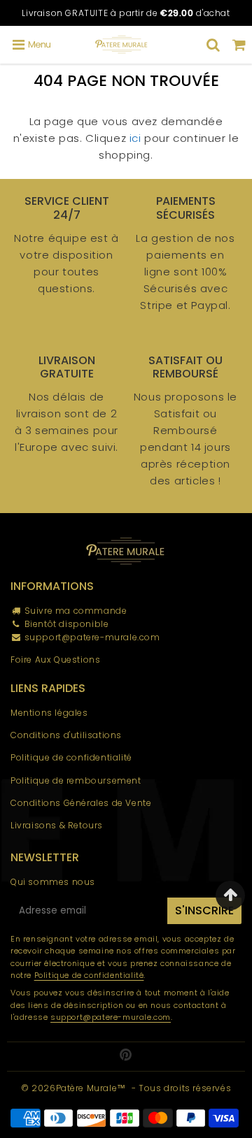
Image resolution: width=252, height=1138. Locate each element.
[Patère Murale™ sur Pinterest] (126, 1056)
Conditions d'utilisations (66, 735)
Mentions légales (49, 713)
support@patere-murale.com (92, 637)
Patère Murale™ (91, 1088)
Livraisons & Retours (56, 825)
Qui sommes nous (52, 882)
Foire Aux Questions (55, 659)
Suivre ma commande (75, 611)
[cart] (239, 44)
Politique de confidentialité (71, 757)
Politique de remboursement (75, 780)
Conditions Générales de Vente (80, 803)
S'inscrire (204, 910)
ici (135, 138)
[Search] (213, 44)
